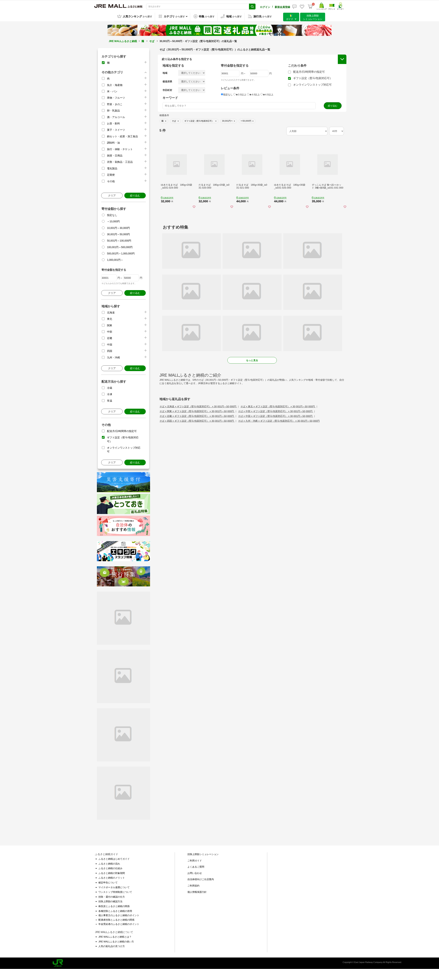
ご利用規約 (193, 885)
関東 (109, 325)
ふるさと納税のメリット (111, 877)
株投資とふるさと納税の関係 (114, 906)
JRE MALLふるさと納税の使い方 (116, 941)
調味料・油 (113, 142)
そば (151, 41)
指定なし (112, 215)
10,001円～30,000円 (118, 227)
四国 (109, 350)
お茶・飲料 (113, 123)
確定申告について (108, 882)
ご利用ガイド (194, 860)
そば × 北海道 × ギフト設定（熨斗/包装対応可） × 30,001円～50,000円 (198, 406)
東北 (109, 318)
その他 (111, 181)
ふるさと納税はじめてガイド (114, 858)
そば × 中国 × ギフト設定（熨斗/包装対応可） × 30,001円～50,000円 (275, 416)
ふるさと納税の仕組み (110, 868)
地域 (165, 73)
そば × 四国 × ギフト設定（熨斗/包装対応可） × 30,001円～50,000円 (197, 420)
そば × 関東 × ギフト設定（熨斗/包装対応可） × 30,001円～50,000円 (197, 411)
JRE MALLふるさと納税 (123, 41)
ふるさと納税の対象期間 (111, 873)
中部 (109, 331)
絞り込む (135, 195)
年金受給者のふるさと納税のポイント (118, 924)
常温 (109, 400)
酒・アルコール (116, 117)
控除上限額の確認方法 (110, 901)
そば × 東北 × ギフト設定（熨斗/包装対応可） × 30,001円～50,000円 (278, 406)
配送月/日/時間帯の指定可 (122, 431)
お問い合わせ (194, 873)
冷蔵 (109, 387)
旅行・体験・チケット (120, 149)
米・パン (112, 91)
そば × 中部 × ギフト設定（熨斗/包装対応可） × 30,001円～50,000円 (275, 411)
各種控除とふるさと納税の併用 (115, 911)
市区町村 (167, 90)
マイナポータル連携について (114, 887)
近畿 (109, 338)
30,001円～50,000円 (118, 234)
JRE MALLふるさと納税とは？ (115, 936)
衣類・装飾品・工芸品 (120, 161)
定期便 (111, 174)
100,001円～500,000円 (120, 247)
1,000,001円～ (115, 259)
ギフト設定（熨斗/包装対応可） (312, 78)
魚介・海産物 (114, 85)
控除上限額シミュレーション (203, 854)
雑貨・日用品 (114, 155)
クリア (112, 195)
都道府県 (167, 81)
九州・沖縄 (113, 357)
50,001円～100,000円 (119, 240)
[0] (310, 6)
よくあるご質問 (195, 866)
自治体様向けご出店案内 (200, 879)
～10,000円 (113, 221)
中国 (109, 344)
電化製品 (112, 168)
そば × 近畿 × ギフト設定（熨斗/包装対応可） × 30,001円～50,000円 (197, 416)
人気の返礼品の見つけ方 (111, 946)
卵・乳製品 (113, 110)
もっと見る (252, 360)
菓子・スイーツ (116, 129)
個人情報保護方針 (197, 892)
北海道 (111, 312)
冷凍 (109, 394)
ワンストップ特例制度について (115, 892)
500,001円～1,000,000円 (121, 253)
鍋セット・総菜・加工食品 (122, 136)
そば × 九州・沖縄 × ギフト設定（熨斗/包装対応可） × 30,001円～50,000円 (279, 420)
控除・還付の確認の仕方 (111, 896)
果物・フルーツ (116, 97)
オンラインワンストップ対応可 (312, 84)
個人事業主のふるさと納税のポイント (118, 915)
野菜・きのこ (114, 104)
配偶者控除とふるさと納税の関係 (116, 919)
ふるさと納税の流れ (109, 863)
